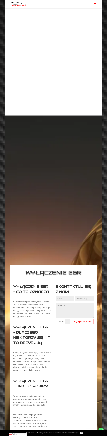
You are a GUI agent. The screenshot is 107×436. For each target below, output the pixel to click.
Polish (14, 434)
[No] (104, 433)
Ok (82, 433)
